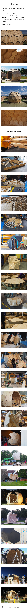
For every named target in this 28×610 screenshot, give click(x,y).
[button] (2, 607)
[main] (14, 4)
